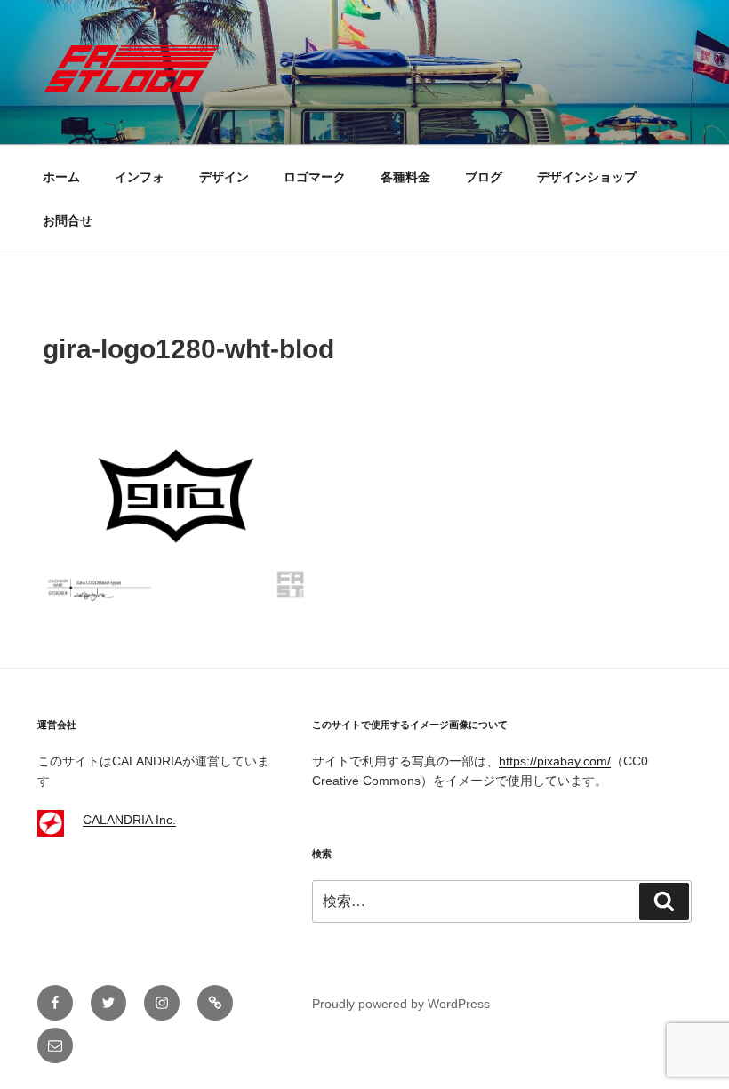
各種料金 (405, 177)
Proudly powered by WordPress (401, 1004)
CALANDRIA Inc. (129, 820)
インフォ (139, 177)
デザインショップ (587, 177)
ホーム (61, 177)
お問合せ (67, 220)
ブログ (483, 177)
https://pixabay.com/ (555, 761)
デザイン (224, 177)
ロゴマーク (315, 177)
